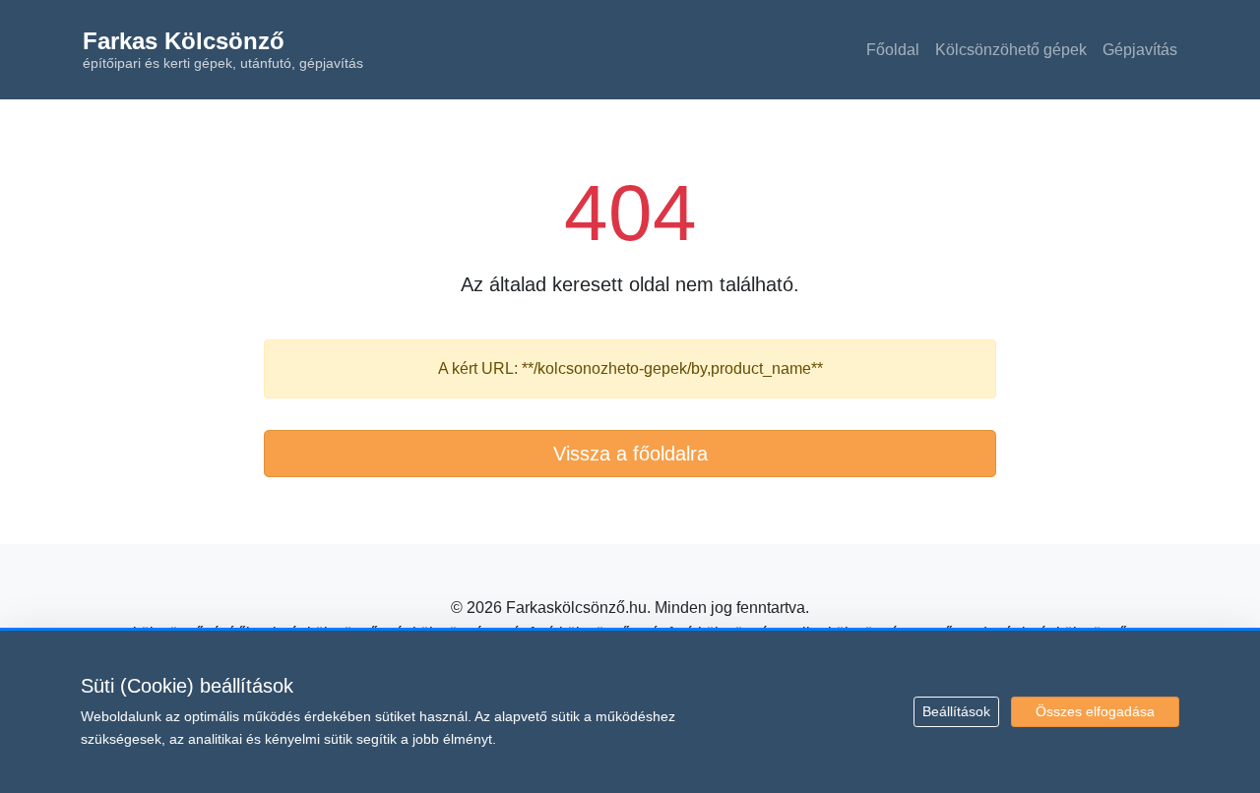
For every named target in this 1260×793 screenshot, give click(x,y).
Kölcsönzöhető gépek (1011, 49)
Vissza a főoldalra (630, 453)
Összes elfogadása (1095, 711)
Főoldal (892, 49)
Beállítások (956, 711)
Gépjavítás (1139, 49)
